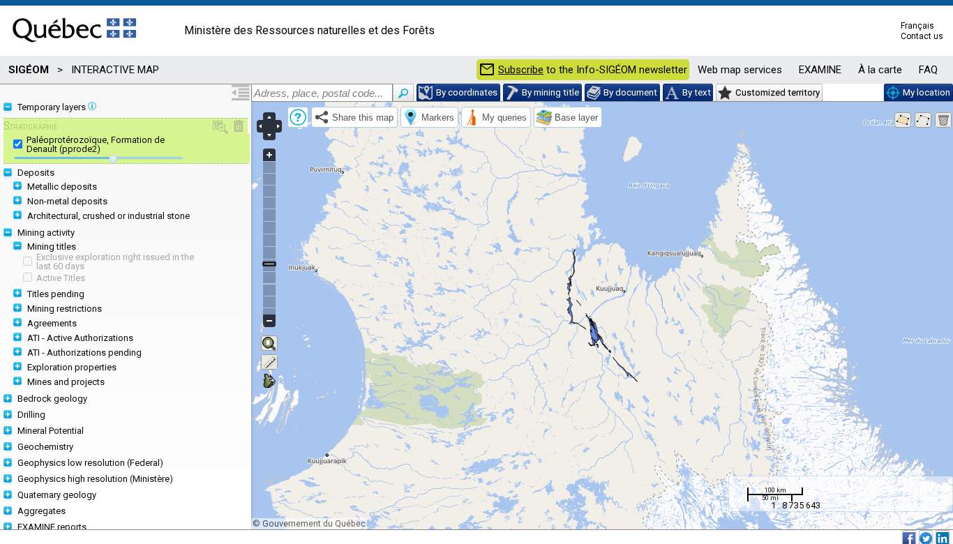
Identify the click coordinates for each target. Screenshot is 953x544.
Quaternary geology (56, 494)
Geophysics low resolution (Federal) (90, 462)
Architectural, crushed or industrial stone (108, 215)
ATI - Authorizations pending (84, 352)
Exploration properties (72, 367)
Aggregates (41, 510)
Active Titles (60, 277)
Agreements (52, 323)
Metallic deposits (62, 186)
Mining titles (51, 246)
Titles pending (55, 294)
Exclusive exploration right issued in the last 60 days (115, 261)
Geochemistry (45, 446)
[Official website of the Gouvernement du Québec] (74, 46)
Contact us (922, 36)
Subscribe (520, 70)
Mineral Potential (50, 430)
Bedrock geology (52, 398)
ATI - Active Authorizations (80, 337)
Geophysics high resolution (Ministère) (95, 478)
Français (917, 26)
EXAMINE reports (52, 526)
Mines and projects (66, 381)
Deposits (35, 172)
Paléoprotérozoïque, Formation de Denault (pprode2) (96, 144)
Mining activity (46, 232)
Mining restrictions (64, 308)
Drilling (31, 414)
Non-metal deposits (67, 201)
